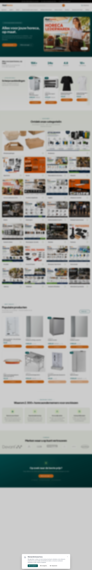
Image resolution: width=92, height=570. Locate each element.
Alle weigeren (43, 565)
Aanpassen (54, 565)
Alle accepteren (33, 565)
